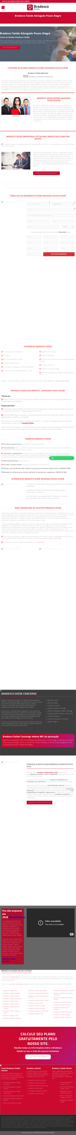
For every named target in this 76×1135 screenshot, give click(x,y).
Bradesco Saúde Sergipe (62, 1014)
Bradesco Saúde (14, 524)
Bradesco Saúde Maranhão (38, 990)
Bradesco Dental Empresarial (38, 1086)
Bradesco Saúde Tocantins (62, 1017)
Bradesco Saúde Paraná (37, 1008)
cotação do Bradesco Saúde (19, 984)
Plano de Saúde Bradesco (11, 977)
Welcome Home (53, 700)
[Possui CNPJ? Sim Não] (63, 204)
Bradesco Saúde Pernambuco (38, 1011)
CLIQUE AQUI (56, 538)
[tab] (25, 76)
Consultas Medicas (54, 716)
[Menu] (3, 7)
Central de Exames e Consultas (58, 719)
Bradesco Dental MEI (36, 1088)
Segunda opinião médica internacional (60, 713)
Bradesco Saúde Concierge (57, 708)
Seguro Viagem (53, 721)
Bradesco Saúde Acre (10, 990)
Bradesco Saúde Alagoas (11, 993)
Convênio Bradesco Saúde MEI (13, 1096)
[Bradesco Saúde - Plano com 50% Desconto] (38, 7)
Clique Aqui (65, 381)
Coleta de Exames (54, 705)
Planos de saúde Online (36, 1094)
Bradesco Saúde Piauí (36, 1014)
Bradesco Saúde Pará (36, 1003)
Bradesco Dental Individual (38, 1080)
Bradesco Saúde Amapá (11, 996)
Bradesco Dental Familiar (37, 1083)
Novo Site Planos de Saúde (12, 1103)
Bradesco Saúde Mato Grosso (38, 993)
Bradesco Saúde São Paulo (63, 1012)
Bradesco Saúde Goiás (10, 1015)
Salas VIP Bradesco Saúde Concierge (60, 711)
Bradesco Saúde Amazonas (12, 999)
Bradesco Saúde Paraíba (37, 1006)
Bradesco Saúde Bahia (10, 1001)
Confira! (58, 429)
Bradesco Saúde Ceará (11, 1004)
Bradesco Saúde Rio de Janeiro (64, 990)
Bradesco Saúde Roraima (62, 1005)
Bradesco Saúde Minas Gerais (39, 1000)
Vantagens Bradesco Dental (38, 1091)
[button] (61, 458)
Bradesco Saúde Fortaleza (12, 1018)
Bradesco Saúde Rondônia (62, 1002)
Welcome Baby (53, 703)
